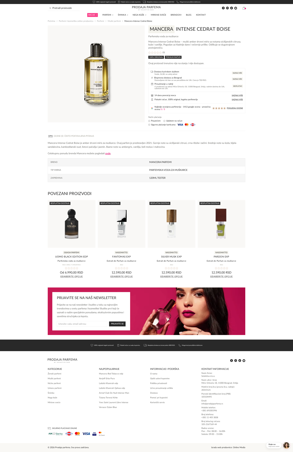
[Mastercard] (77, 434)
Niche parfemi (54, 383)
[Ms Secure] (102, 434)
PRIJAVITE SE (117, 324)
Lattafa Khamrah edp (108, 383)
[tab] (50, 136)
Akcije (91, 15)
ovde (108, 153)
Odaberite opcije (71, 276)
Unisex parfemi (54, 388)
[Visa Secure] (94, 434)
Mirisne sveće (158, 15)
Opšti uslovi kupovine (160, 378)
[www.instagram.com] (227, 8)
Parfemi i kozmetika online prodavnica (76, 21)
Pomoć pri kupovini (159, 398)
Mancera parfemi (160, 162)
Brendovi (176, 15)
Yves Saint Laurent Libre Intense (113, 402)
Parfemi (100, 21)
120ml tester (157, 178)
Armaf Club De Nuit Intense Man (114, 393)
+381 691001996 (209, 411)
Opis (50, 136)
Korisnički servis (157, 402)
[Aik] (55, 434)
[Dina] (69, 434)
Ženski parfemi (54, 374)
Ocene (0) (58, 136)
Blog (188, 15)
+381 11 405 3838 (209, 417)
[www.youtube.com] (235, 8)
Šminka (122, 15)
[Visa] (86, 433)
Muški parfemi (114, 21)
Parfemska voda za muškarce (168, 170)
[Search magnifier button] (50, 8)
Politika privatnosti (158, 383)
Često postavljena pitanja (79, 136)
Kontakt (201, 15)
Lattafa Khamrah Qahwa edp (112, 388)
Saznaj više (237, 73)
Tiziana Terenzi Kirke (108, 398)
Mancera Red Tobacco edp (111, 374)
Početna (51, 21)
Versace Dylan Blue (108, 407)
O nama (153, 374)
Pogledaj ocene (235, 108)
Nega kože (138, 15)
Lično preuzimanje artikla (161, 388)
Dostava (154, 393)
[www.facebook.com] (223, 8)
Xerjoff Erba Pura (107, 378)
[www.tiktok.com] (231, 8)
